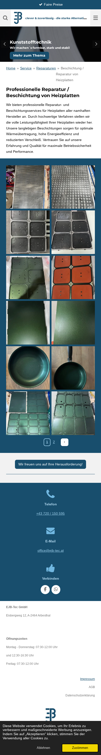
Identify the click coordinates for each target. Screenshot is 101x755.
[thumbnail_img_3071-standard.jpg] (28, 323)
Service (26, 68)
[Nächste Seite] (65, 442)
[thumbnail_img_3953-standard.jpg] (28, 368)
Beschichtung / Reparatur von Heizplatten (69, 74)
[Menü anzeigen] (95, 17)
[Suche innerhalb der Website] (5, 17)
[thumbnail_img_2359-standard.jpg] (28, 187)
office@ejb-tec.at (51, 550)
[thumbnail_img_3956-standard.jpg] (73, 368)
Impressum (87, 678)
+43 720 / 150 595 (50, 513)
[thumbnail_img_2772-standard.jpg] (73, 232)
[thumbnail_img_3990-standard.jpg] (73, 413)
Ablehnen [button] (43, 748)
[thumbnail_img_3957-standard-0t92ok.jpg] (28, 413)
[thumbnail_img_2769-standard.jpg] (28, 232)
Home (10, 68)
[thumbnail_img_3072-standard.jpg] (73, 323)
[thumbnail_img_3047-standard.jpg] (28, 277)
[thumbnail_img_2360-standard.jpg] (73, 187)
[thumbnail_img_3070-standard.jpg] (73, 277)
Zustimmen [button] (80, 748)
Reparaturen (46, 68)
